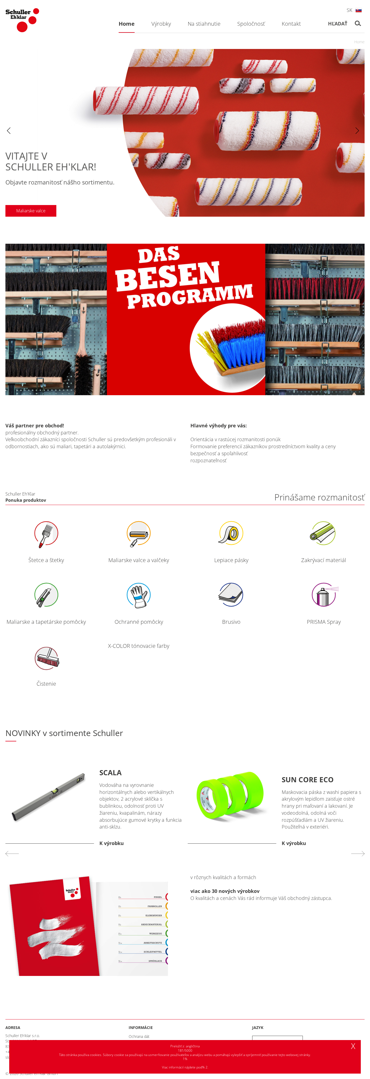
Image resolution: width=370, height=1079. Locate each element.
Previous (8, 130)
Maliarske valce (31, 211)
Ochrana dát (139, 1036)
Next (357, 130)
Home (359, 41)
